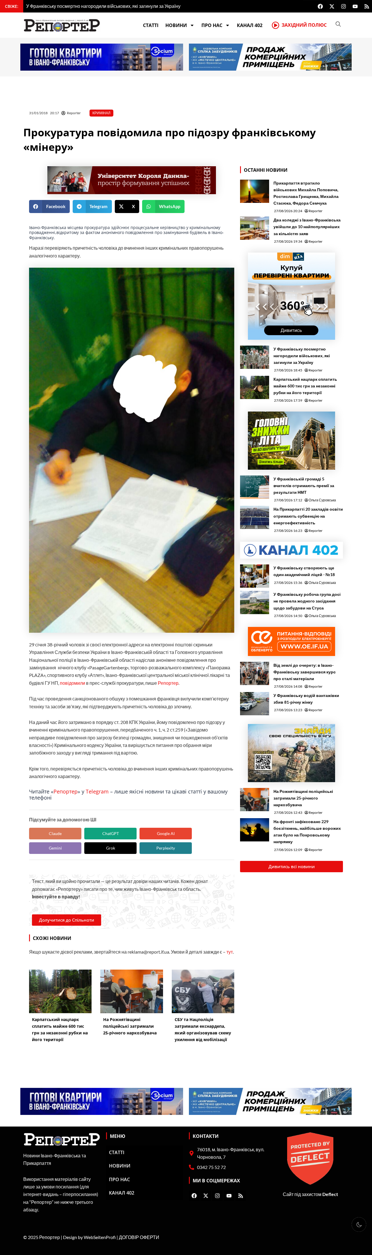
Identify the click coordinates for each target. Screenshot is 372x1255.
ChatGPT (110, 833)
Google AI (166, 833)
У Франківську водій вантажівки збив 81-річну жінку (306, 699)
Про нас (211, 25)
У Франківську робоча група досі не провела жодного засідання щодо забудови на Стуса (307, 601)
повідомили (72, 683)
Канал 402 (249, 25)
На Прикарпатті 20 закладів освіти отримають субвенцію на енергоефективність (308, 516)
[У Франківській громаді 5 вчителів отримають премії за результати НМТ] (254, 487)
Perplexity (165, 847)
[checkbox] (359, 1224)
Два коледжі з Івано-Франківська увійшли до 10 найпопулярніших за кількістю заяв (307, 226)
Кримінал (101, 113)
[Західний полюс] (275, 25)
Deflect (330, 1194)
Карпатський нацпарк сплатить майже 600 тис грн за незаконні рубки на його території (305, 386)
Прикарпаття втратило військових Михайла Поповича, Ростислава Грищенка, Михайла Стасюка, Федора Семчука (306, 192)
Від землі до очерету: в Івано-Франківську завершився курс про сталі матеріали (304, 672)
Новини (176, 25)
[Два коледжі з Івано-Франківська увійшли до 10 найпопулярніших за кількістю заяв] (254, 228)
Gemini (55, 847)
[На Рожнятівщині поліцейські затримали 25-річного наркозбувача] (254, 799)
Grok (110, 847)
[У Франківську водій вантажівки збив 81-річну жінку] (254, 703)
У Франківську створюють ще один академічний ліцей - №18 (304, 571)
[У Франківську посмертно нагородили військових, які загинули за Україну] (254, 357)
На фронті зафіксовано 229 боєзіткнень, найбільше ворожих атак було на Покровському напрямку (307, 831)
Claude (55, 833)
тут (229, 951)
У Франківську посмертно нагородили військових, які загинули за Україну (301, 355)
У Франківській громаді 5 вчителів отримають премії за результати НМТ (303, 485)
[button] (49, 206)
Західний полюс (304, 25)
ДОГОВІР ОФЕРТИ (139, 1237)
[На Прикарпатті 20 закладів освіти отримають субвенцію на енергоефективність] (254, 517)
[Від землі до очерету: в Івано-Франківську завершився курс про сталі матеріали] (254, 673)
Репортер (168, 683)
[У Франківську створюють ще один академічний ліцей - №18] (254, 576)
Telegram (97, 791)
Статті (150, 25)
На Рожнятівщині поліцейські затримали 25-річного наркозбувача (303, 798)
